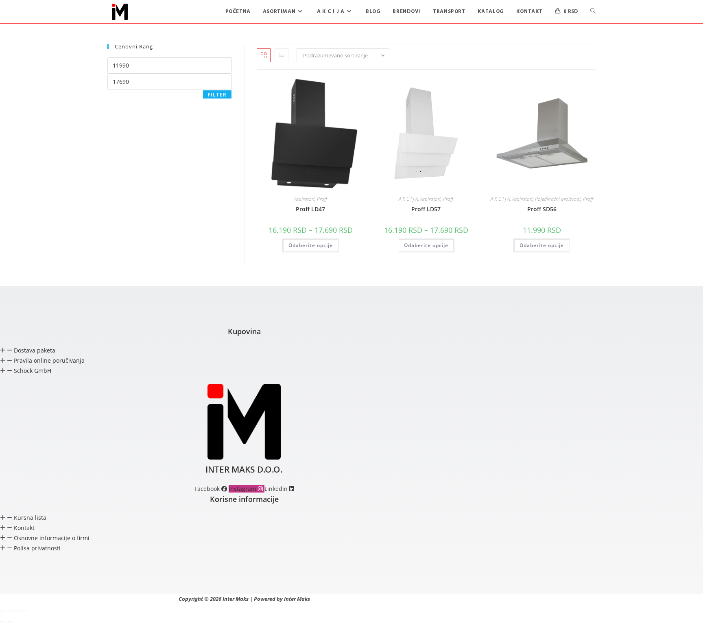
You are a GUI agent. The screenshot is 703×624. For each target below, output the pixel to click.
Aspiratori (304, 198)
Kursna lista (30, 517)
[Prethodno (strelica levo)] (3, 621)
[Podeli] (17, 611)
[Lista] (281, 55)
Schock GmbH (32, 370)
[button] (244, 350)
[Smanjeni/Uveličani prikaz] (3, 611)
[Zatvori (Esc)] (25, 611)
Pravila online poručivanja (49, 360)
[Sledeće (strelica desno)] (10, 621)
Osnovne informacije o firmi (52, 538)
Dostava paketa (34, 350)
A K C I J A (408, 198)
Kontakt (24, 528)
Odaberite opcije (310, 245)
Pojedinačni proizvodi (558, 198)
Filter (217, 94)
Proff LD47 (310, 209)
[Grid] (264, 55)
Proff (322, 198)
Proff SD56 (542, 209)
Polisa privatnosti (37, 548)
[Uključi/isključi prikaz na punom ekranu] (10, 611)
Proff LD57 (426, 209)
